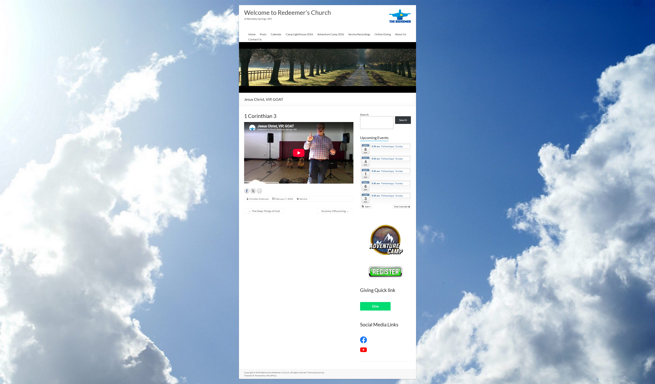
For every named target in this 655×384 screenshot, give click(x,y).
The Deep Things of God (264, 211)
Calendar (276, 34)
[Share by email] (259, 191)
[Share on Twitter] (253, 191)
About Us (400, 34)
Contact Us (255, 39)
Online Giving (383, 34)
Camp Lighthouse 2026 (299, 34)
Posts (263, 34)
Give (375, 306)
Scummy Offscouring (335, 211)
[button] (366, 206)
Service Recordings (359, 34)
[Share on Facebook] (247, 191)
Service (303, 198)
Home (252, 34)
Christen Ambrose (258, 198)
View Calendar (401, 206)
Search (364, 114)
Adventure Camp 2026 (330, 34)
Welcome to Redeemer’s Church (287, 12)
